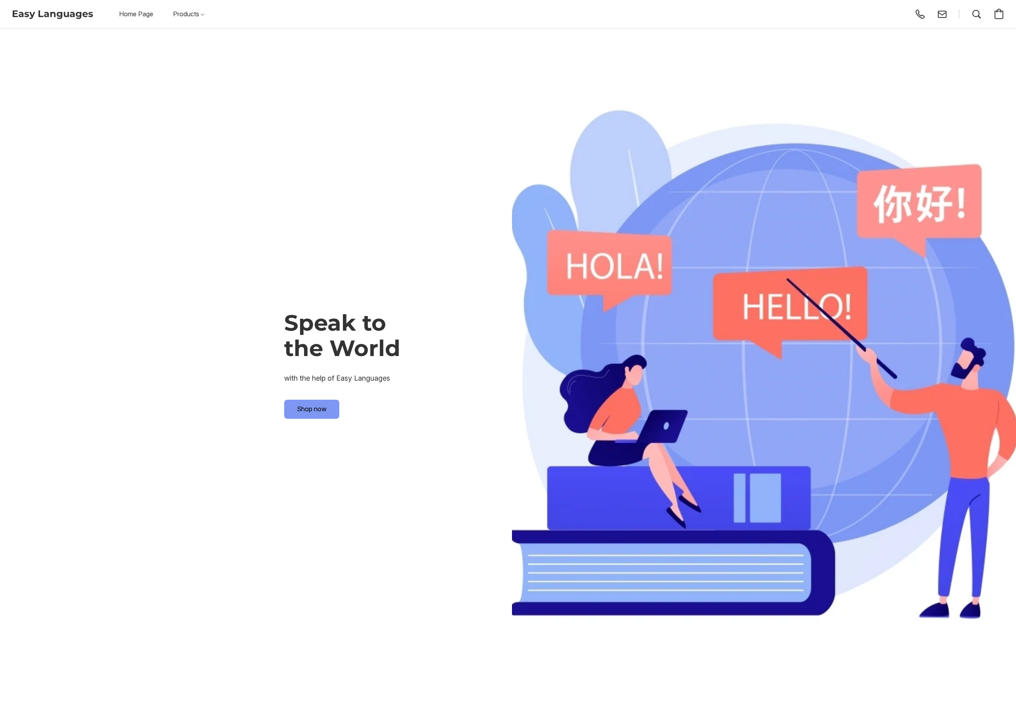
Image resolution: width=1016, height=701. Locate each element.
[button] (52, 14)
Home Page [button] (136, 14)
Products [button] (187, 14)
